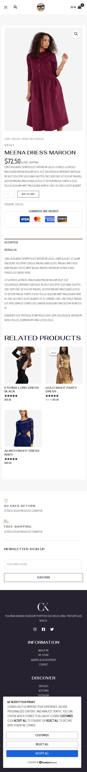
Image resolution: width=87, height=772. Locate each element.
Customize (42, 735)
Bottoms (44, 690)
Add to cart (28, 194)
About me (43, 650)
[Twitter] (52, 629)
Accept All (42, 753)
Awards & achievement (43, 660)
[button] (15, 7)
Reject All (42, 744)
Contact (43, 664)
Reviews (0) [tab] (10, 250)
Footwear (43, 695)
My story (43, 655)
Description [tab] (11, 242)
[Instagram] (35, 629)
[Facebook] (43, 629)
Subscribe (43, 577)
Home (7, 139)
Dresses (16, 139)
